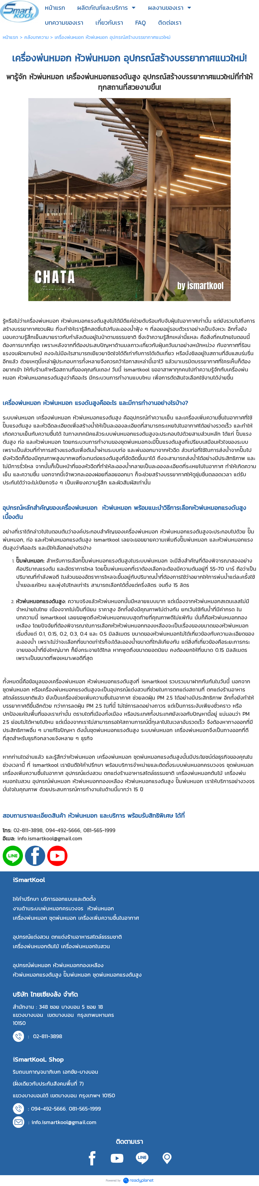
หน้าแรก (10, 37)
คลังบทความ (36, 37)
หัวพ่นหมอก (97, 58)
